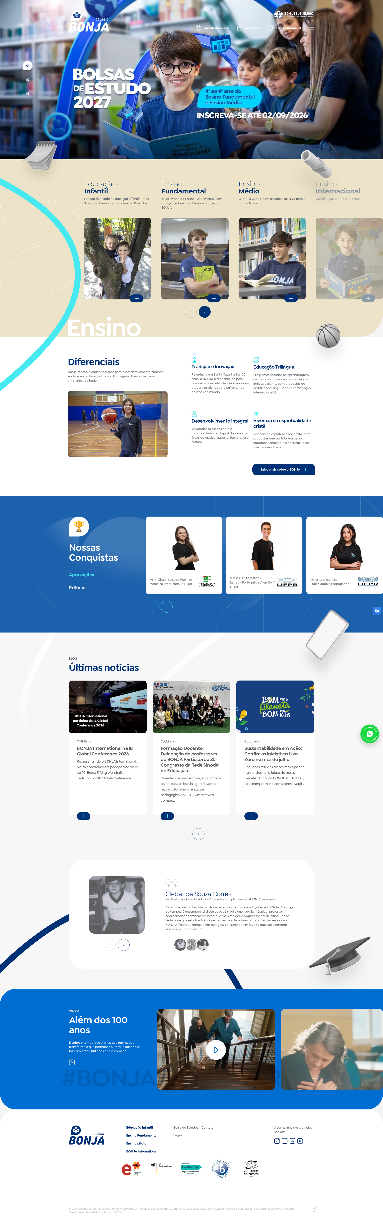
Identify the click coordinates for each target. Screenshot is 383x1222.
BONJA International (141, 1151)
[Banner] (191, 79)
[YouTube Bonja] (300, 1143)
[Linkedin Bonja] (292, 1143)
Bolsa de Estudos (185, 1127)
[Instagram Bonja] (277, 1143)
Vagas (177, 1135)
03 (28, 93)
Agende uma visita (216, 27)
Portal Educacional (288, 28)
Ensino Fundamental (141, 1135)
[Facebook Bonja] (284, 1143)
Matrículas (252, 27)
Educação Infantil (139, 1127)
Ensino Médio (136, 1143)
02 (28, 79)
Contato (207, 1127)
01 (27, 66)
